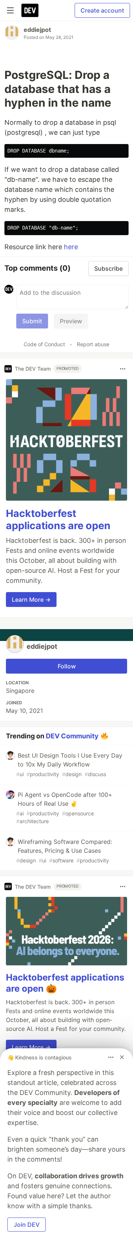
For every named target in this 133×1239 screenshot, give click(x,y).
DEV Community (72, 736)
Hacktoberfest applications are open (58, 519)
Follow (67, 666)
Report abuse (93, 344)
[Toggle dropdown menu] (123, 369)
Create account (102, 10)
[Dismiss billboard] (122, 1057)
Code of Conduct (44, 344)
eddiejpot (37, 29)
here (71, 247)
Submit (32, 321)
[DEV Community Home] (30, 10)
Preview (71, 321)
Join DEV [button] (27, 1224)
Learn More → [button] (31, 599)
